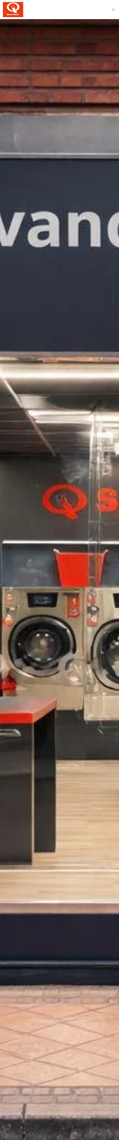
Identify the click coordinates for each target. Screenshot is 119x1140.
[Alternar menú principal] (113, 10)
